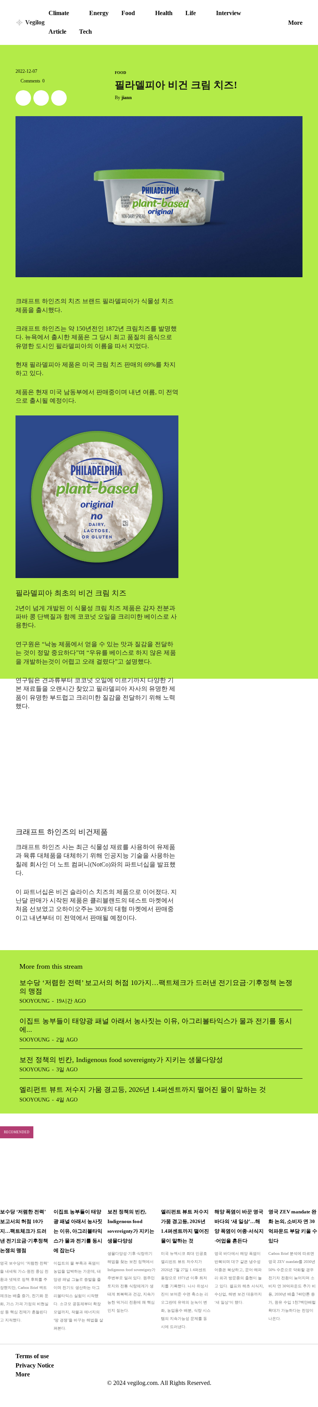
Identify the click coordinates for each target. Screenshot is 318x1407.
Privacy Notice (35, 1365)
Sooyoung (34, 1001)
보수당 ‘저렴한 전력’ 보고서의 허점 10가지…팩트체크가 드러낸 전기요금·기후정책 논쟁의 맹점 (24, 1231)
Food (120, 72)
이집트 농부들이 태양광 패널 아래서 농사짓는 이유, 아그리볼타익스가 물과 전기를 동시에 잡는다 (78, 1231)
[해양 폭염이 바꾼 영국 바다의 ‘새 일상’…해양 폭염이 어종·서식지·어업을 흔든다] (239, 1175)
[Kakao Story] (41, 98)
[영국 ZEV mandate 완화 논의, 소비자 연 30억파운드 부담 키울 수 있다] (293, 1175)
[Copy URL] (59, 98)
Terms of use (32, 1356)
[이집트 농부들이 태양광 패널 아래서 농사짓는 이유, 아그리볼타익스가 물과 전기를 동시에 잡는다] (78, 1175)
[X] (23, 98)
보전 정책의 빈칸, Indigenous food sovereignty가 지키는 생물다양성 (121, 1060)
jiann (126, 97)
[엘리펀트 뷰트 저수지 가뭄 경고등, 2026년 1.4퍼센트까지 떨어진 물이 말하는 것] (186, 1175)
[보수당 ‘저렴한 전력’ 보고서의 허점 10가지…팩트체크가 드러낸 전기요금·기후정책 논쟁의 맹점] (25, 1175)
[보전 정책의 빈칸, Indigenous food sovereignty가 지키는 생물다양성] (132, 1175)
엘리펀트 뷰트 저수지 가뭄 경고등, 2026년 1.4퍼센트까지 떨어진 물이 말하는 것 (142, 1089)
